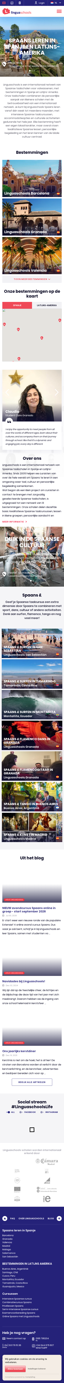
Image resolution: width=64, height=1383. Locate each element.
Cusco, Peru (8, 1275)
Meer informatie (13, 521)
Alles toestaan (15, 1369)
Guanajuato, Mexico (13, 1286)
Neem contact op (4, 3)
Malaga (6, 1249)
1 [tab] (30, 71)
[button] (59, 320)
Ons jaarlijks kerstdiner (19, 1051)
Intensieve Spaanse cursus (17, 1298)
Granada (7, 1238)
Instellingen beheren (37, 1369)
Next (57, 392)
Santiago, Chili (10, 1272)
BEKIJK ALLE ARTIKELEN (32, 1082)
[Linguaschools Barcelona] (32, 178)
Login (42, 2)
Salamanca (8, 1253)
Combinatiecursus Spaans (17, 1302)
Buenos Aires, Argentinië (15, 1268)
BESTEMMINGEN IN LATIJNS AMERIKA (27, 1264)
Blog (51, 1218)
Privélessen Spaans (12, 1305)
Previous (7, 392)
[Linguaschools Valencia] (32, 255)
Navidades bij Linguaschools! (23, 981)
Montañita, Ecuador (13, 1279)
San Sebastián (10, 1256)
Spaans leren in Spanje (19, 1230)
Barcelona (8, 1235)
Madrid (6, 1245)
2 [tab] (32, 71)
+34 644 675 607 (12, 3)
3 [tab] (34, 71)
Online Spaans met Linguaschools (20, 1316)
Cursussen (10, 1294)
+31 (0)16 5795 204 (20, 3)
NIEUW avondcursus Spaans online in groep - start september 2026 (29, 909)
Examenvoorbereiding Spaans (18, 1312)
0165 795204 (42, 1339)
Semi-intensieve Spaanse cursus (20, 1309)
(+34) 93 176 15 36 (11, 1346)
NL (55, 3)
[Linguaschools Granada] (32, 216)
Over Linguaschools (31, 1218)
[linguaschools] (16, 11)
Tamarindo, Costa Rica (15, 1282)
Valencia (7, 1242)
